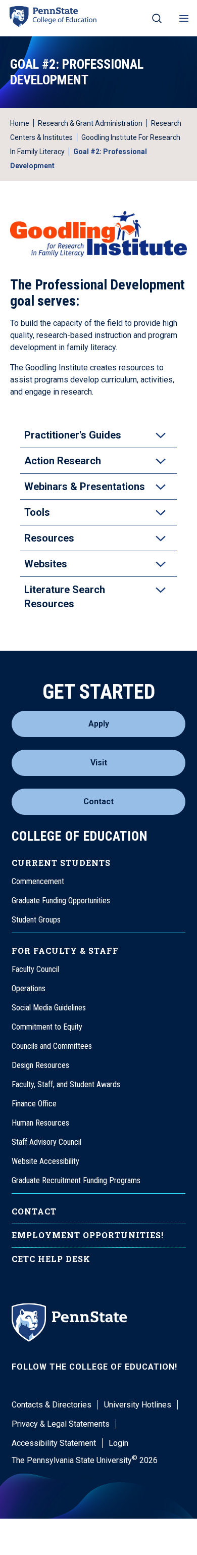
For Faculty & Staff (65, 950)
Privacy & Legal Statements (61, 1424)
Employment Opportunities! (88, 1235)
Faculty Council (35, 969)
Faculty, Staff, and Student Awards (66, 1084)
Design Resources (40, 1065)
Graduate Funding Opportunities (61, 900)
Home (19, 123)
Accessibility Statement (54, 1443)
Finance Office (34, 1103)
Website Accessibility (45, 1161)
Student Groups (36, 920)
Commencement (38, 881)
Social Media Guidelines (49, 1007)
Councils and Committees (52, 1046)
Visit (98, 762)
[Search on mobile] (157, 18)
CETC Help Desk (51, 1258)
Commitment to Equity (47, 1027)
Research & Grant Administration (90, 123)
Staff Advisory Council (46, 1142)
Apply (98, 723)
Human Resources (40, 1123)
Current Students (61, 862)
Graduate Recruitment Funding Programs (76, 1180)
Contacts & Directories (51, 1405)
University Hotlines (137, 1405)
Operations (28, 988)
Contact (98, 801)
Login (118, 1443)
